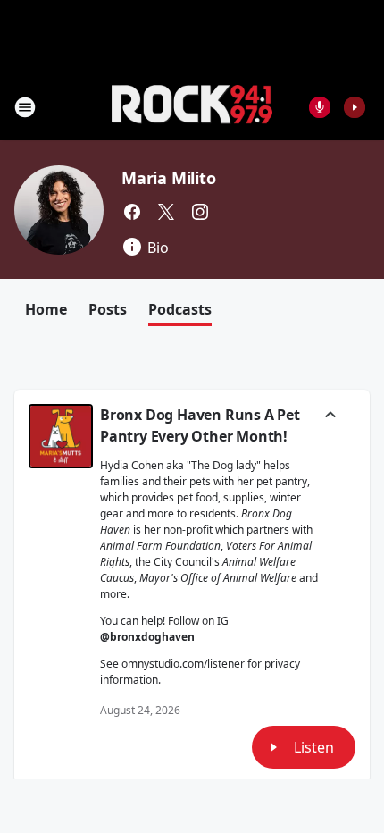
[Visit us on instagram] (200, 212)
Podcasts (180, 309)
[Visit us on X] (166, 212)
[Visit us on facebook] (132, 212)
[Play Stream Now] (354, 107)
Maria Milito (168, 178)
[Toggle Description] (330, 416)
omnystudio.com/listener (183, 663)
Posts (107, 309)
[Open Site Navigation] (25, 107)
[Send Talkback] (319, 107)
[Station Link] (192, 107)
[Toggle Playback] (61, 436)
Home (46, 309)
